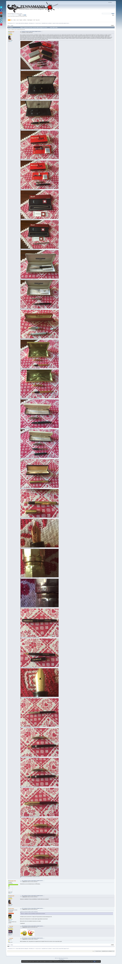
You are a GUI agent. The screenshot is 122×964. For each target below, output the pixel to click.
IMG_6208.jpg (23, 338)
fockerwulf (11, 31)
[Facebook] (1, 10)
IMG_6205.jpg (23, 249)
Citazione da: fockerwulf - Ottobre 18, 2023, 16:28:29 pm (29, 911)
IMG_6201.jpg (23, 129)
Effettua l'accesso (14, 13)
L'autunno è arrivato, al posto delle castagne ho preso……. (31, 31)
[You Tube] (1, 13)
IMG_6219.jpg (23, 637)
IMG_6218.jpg (23, 607)
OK (94, 961)
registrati (20, 13)
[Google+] (1, 16)
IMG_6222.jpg (23, 697)
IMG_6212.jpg (23, 458)
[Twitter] (1, 7)
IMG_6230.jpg (23, 876)
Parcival (11, 926)
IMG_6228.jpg (23, 816)
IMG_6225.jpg (23, 727)
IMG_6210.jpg (23, 398)
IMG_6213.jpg (23, 488)
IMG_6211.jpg (23, 428)
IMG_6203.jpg (23, 189)
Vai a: (93, 951)
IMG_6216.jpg (23, 577)
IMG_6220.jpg (23, 667)
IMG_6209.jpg (23, 368)
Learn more (98, 961)
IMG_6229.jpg (23, 846)
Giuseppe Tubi (12, 880)
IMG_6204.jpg (23, 219)
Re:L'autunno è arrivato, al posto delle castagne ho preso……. (33, 880)
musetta (11, 938)
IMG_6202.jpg (23, 159)
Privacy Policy (61, 959)
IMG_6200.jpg (23, 99)
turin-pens (11, 908)
